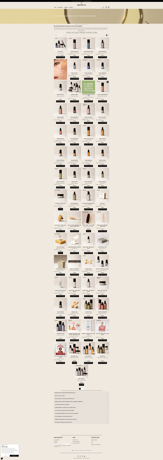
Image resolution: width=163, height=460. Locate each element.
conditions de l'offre (57, 446)
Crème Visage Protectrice (88, 51)
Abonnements (69, 32)
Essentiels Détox (88, 312)
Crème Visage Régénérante (103, 94)
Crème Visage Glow (74, 51)
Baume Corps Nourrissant (102, 290)
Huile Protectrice (74, 73)
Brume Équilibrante (74, 203)
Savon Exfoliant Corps (102, 247)
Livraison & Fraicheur (76, 441)
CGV (92, 441)
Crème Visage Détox (60, 181)
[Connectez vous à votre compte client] (103, 7)
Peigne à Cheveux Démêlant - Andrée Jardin (102, 226)
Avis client (55, 441)
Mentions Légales (94, 439)
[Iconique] (88, 304)
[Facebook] (80, 456)
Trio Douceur (60, 51)
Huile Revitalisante (102, 181)
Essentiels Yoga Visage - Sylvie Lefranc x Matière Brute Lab (74, 334)
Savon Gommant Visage (60, 269)
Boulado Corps (74, 312)
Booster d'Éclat (74, 181)
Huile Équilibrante (88, 160)
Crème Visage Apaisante (88, 138)
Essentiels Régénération (102, 312)
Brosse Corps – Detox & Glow (60, 225)
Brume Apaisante (102, 138)
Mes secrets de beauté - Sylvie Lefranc (60, 357)
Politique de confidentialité (95, 444)
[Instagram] (78, 456)
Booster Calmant (102, 160)
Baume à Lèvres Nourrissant (60, 290)
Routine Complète (74, 94)
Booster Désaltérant (60, 160)
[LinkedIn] (84, 456)
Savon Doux (102, 203)
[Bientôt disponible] (60, 195)
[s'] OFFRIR (95, 32)
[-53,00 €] (60, 43)
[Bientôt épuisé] (88, 65)
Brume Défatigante (102, 51)
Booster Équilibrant (102, 73)
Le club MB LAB (56, 439)
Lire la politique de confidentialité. (66, 445)
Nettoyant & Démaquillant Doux (88, 203)
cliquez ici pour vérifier (88, 450)
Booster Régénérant (74, 138)
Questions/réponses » (81, 30)
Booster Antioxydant (88, 181)
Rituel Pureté (102, 356)
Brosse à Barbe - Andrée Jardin (88, 225)
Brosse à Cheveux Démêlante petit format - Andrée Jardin (74, 226)
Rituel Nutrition (81, 378)
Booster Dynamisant (88, 73)
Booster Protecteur (60, 94)
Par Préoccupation (89, 32)
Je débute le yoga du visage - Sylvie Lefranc (88, 334)
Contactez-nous (75, 439)
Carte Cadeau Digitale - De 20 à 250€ (88, 95)
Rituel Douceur (88, 356)
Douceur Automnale (88, 117)
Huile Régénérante (60, 138)
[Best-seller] (74, 43)
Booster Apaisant (74, 160)
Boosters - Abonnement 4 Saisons (102, 269)
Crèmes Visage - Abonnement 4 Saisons (74, 291)
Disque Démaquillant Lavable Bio (74, 247)
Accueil (76, 24)
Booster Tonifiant (60, 312)
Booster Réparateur (74, 117)
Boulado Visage (88, 269)
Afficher (60, 209)
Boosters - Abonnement (74, 269)
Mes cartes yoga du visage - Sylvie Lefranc (102, 334)
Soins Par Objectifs (82, 32)
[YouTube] (82, 456)
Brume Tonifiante (60, 117)
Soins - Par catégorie (75, 32)
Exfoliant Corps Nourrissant (60, 203)
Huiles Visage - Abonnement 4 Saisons (88, 248)
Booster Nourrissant (102, 117)
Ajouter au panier (60, 57)
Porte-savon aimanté (60, 247)
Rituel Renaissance (74, 356)
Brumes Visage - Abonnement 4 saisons (88, 291)
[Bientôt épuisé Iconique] (88, 109)
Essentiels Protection (60, 333)
